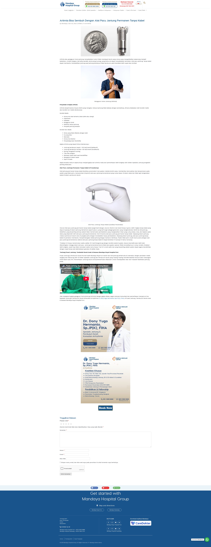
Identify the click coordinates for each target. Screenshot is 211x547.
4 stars (68, 423)
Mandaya (64, 23)
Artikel (80, 23)
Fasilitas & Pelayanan (104, 10)
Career (61, 522)
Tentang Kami (63, 518)
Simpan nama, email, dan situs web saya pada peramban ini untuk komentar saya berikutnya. (89, 462)
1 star (61, 423)
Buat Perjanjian (78, 539)
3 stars (66, 423)
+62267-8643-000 (80, 531)
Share (95, 488)
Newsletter (63, 523)
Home (61, 539)
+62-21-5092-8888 (93, 4)
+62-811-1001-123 (110, 6)
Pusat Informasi (131, 10)
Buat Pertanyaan (64, 520)
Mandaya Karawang (114, 510)
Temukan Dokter (81, 10)
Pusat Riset (141, 10)
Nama (62, 450)
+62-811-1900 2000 (93, 6)
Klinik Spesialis (91, 10)
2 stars (63, 423)
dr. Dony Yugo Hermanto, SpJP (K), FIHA (111, 298)
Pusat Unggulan (69, 10)
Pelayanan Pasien (118, 10)
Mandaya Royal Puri (97, 510)
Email (62, 454)
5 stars (71, 423)
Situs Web (63, 458)
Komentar (63, 430)
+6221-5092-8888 (80, 529)
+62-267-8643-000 (110, 4)
